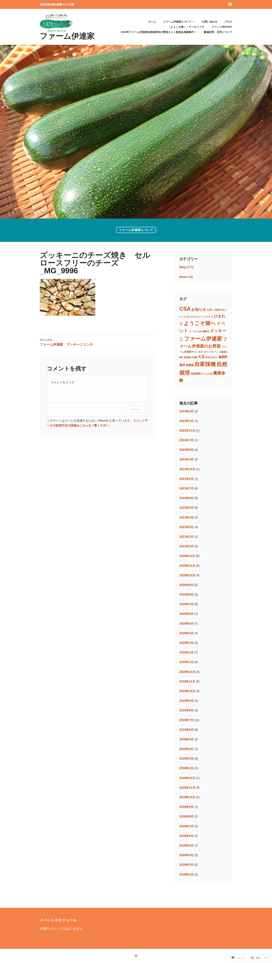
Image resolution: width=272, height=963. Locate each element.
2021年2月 (186, 536)
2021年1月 (186, 546)
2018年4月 (186, 855)
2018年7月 (186, 826)
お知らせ (198, 309)
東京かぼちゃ (212, 357)
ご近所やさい (220, 310)
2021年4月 (186, 517)
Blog (182, 267)
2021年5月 (186, 507)
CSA (185, 309)
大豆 (201, 357)
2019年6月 (186, 729)
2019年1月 (186, 768)
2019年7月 (186, 720)
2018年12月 (187, 778)
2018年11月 (187, 787)
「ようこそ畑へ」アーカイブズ (186, 26)
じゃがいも (208, 316)
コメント (136, 409)
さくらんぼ (184, 316)
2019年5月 (186, 739)
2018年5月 (186, 845)
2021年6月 (186, 498)
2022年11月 (187, 430)
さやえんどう (196, 316)
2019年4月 (186, 749)
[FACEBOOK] (230, 4)
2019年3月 (186, 758)
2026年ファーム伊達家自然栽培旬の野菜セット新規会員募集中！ (159, 32)
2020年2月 (186, 652)
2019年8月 (186, 710)
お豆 (209, 309)
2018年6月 (186, 835)
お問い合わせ (209, 21)
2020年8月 (186, 594)
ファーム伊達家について (177, 21)
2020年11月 (187, 565)
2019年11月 (187, 681)
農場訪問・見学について (218, 32)
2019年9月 (186, 700)
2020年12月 (187, 555)
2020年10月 (187, 575)
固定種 (187, 357)
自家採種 (205, 364)
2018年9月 (186, 806)
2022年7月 (186, 440)
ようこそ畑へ (200, 323)
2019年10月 (187, 691)
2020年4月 (186, 633)
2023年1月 (186, 421)
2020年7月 (186, 604)
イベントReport (221, 26)
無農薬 (190, 365)
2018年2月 (186, 874)
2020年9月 (186, 585)
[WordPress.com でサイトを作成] (136, 955)
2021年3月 (186, 527)
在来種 (194, 357)
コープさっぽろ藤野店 (199, 331)
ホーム (152, 21)
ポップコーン (211, 352)
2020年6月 (186, 613)
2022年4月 (186, 459)
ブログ (228, 21)
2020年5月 (186, 623)
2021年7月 (186, 488)
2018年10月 (187, 797)
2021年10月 (187, 469)
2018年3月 (186, 864)
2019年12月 (187, 671)
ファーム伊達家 (67, 36)
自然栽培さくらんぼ (201, 373)
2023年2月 (186, 411)
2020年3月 (186, 642)
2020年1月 (186, 662)
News (183, 276)
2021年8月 (186, 478)
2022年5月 (186, 449)
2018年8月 (186, 816)
